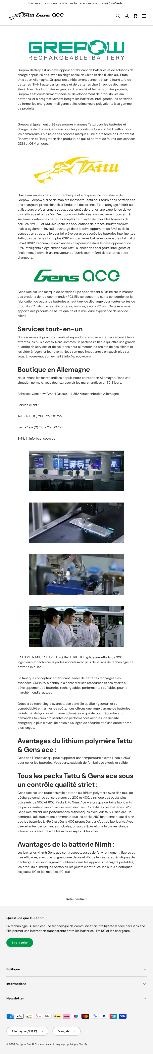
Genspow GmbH (25, 1044)
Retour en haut (76, 899)
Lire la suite (19, 942)
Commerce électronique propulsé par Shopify (61, 1044)
